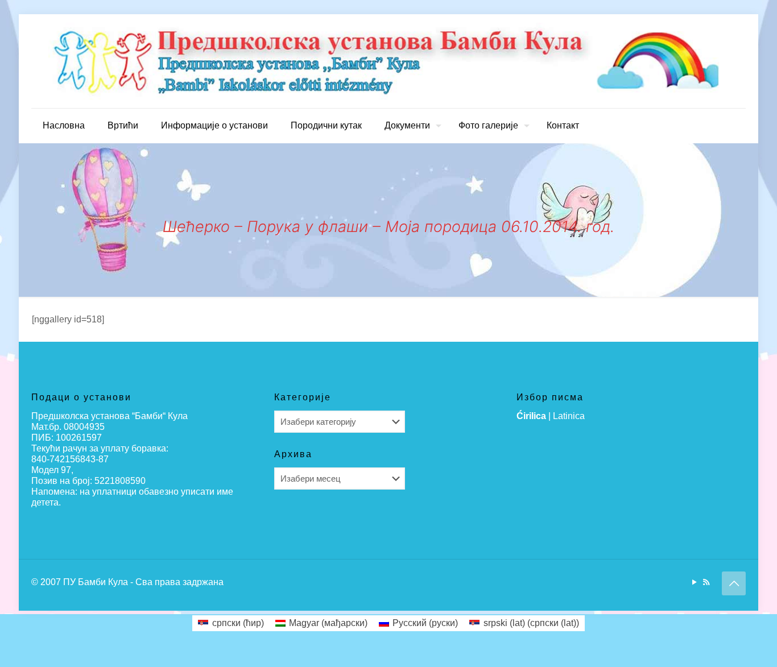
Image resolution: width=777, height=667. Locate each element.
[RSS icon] (706, 582)
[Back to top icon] (734, 583)
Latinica (569, 416)
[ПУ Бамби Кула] (388, 61)
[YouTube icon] (694, 582)
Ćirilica (531, 416)
